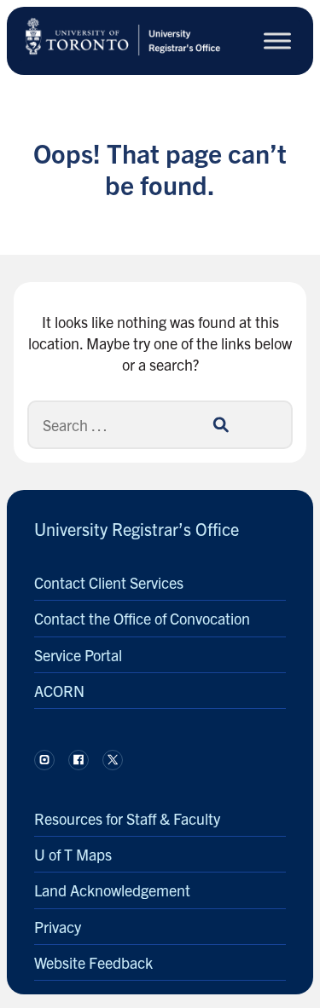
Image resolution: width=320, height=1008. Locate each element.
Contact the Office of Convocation (142, 618)
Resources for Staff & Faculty (127, 818)
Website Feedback (93, 962)
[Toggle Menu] (277, 40)
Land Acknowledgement (112, 890)
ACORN (59, 690)
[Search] (220, 424)
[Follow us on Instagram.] (44, 760)
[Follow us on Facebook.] (78, 760)
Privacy (57, 926)
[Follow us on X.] (112, 760)
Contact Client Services (108, 582)
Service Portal (78, 655)
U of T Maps (73, 854)
